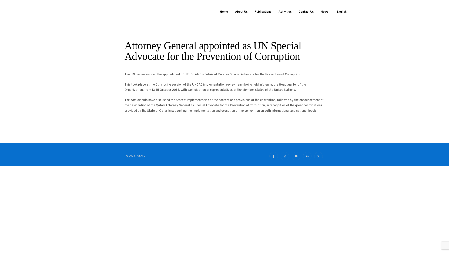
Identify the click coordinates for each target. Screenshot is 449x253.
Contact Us (304, 12)
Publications (261, 12)
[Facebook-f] (273, 156)
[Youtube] (296, 156)
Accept (265, 239)
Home (223, 12)
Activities (283, 12)
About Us (240, 12)
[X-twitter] (318, 156)
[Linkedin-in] (307, 156)
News (323, 12)
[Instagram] (285, 156)
